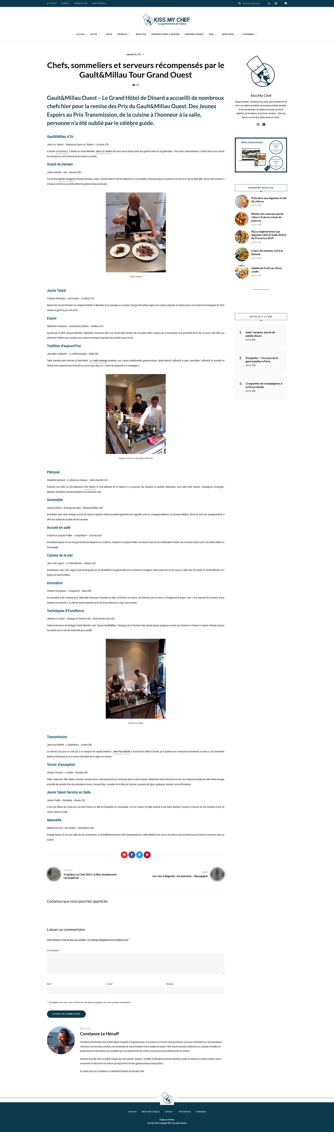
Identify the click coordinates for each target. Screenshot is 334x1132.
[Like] (124, 854)
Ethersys (171, 1120)
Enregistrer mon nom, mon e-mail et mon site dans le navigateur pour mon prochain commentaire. (90, 1002)
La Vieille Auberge (98, 360)
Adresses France (194, 34)
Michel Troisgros (66, 178)
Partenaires (98, 3)
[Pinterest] (147, 854)
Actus (93, 34)
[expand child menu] (88, 39)
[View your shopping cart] (286, 3)
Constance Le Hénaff (99, 1033)
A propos (52, 3)
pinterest (275, 3)
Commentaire (53, 950)
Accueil (81, 34)
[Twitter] (139, 854)
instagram (268, 3)
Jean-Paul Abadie (121, 751)
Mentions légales (151, 1111)
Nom (49, 984)
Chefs (109, 34)
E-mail (110, 984)
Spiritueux (228, 34)
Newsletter (81, 3)
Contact (65, 3)
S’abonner (248, 34)
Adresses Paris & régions (165, 34)
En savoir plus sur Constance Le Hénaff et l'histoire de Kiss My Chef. (112, 1071)
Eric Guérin (90, 486)
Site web (170, 984)
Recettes (141, 34)
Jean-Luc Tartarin (104, 151)
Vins (211, 34)
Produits (122, 34)
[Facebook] (131, 854)
